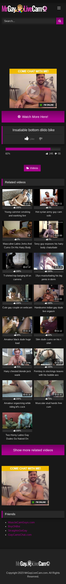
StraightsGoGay (17, 530)
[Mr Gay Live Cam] (27, 9)
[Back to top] (56, 574)
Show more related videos (33, 450)
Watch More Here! (34, 117)
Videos (34, 168)
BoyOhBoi (14, 526)
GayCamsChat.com (20, 534)
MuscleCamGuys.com (21, 522)
